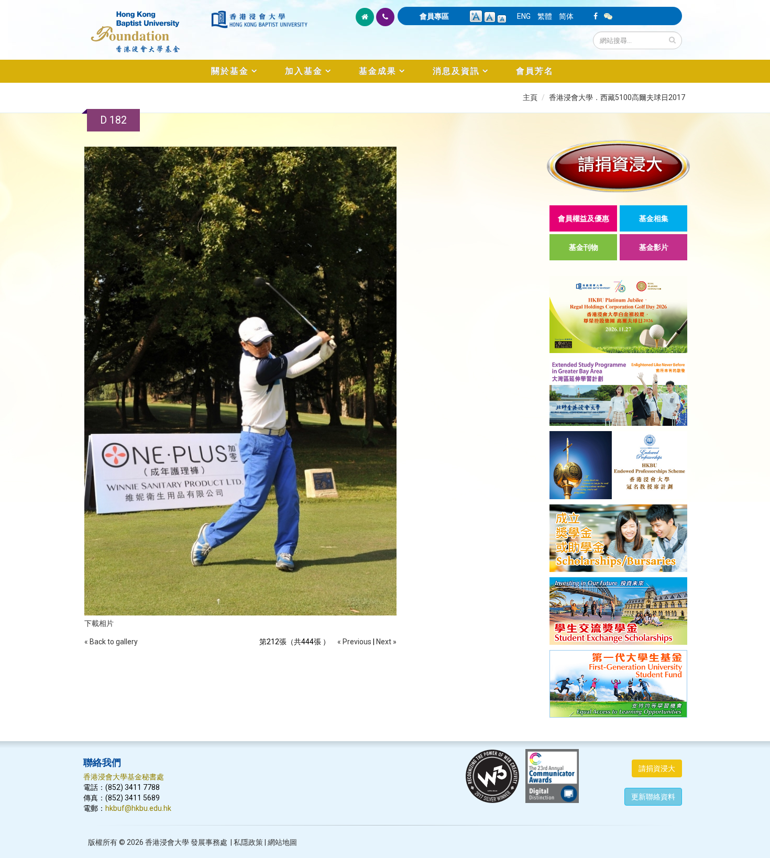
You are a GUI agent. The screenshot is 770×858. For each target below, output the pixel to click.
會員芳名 (535, 71)
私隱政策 (248, 842)
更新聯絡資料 (653, 797)
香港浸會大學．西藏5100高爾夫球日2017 (617, 97)
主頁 (530, 97)
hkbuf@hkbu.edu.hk (138, 808)
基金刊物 (583, 247)
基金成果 (378, 71)
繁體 (544, 16)
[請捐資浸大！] (618, 165)
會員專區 (434, 16)
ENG (524, 16)
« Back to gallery (111, 641)
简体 (566, 16)
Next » (386, 641)
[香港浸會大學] (259, 19)
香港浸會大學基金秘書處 (123, 777)
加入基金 (304, 71)
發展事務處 (209, 842)
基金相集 (653, 218)
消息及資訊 (456, 71)
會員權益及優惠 (583, 218)
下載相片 (99, 623)
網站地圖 (282, 842)
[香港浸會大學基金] (146, 26)
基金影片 (653, 247)
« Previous (354, 641)
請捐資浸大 (657, 768)
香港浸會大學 (167, 842)
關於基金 (230, 71)
